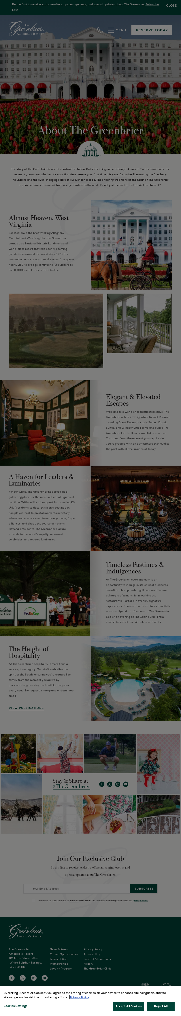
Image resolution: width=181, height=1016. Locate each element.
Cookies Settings (15, 1006)
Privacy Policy (79, 997)
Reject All (160, 1006)
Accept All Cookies (128, 1006)
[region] (90, 1001)
